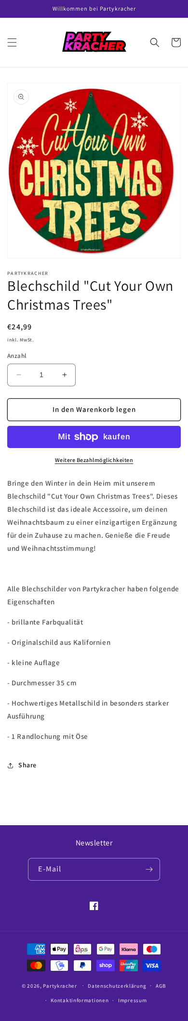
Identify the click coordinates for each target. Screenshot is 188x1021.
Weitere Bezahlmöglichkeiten (94, 459)
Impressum (132, 1000)
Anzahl (16, 356)
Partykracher (60, 985)
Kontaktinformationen (79, 1000)
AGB (161, 985)
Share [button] (27, 765)
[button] (12, 42)
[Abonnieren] (149, 869)
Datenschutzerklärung (117, 985)
